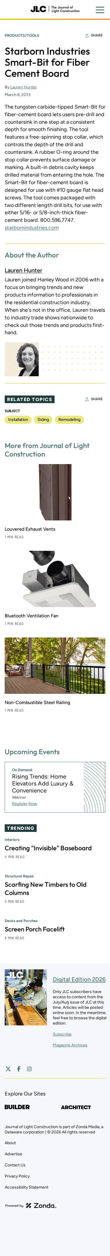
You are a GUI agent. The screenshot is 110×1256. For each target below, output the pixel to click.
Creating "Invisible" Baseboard (48, 848)
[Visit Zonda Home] (31, 1205)
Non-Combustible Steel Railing (37, 702)
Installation (18, 419)
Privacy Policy (17, 1176)
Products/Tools (22, 35)
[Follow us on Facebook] (18, 1068)
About (10, 1142)
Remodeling (69, 419)
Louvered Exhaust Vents (30, 529)
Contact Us (15, 1165)
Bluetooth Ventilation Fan (31, 616)
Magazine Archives (70, 1045)
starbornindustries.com (32, 227)
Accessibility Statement (26, 1187)
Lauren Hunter (23, 87)
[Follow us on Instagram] (29, 1068)
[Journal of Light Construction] (55, 9)
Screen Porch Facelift (35, 929)
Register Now (24, 803)
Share (97, 35)
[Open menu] (100, 10)
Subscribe (62, 1034)
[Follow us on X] (8, 1068)
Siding (43, 419)
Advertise (13, 1154)
